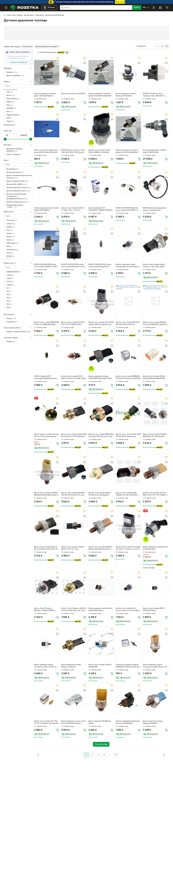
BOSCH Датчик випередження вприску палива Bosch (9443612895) (154, 209)
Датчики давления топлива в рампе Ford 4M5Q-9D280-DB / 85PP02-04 (100, 95)
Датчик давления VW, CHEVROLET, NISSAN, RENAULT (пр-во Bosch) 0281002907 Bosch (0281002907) (101, 209)
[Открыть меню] (6, 7)
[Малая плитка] (167, 46)
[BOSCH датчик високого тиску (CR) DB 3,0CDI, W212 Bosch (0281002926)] (73, 129)
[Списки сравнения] (160, 7)
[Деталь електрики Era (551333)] (73, 72)
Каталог (51, 7)
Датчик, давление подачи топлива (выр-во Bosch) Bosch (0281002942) (127, 266)
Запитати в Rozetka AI (18, 62)
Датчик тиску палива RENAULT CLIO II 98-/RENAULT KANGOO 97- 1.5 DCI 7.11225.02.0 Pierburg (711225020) (155, 324)
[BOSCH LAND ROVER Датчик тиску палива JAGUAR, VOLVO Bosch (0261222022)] (46, 243)
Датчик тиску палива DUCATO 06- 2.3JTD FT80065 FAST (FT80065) (72, 324)
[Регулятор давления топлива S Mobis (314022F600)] (155, 129)
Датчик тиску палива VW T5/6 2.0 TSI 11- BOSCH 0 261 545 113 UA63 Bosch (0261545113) (46, 722)
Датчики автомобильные (54, 15)
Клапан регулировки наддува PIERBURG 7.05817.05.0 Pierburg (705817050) (128, 666)
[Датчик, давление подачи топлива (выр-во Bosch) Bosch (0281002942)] (128, 243)
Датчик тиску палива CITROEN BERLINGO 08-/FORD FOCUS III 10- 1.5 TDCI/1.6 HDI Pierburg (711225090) (46, 494)
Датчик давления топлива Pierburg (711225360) (125, 95)
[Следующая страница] (164, 755)
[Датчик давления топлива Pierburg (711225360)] (128, 72)
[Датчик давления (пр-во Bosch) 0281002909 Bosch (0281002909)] (101, 587)
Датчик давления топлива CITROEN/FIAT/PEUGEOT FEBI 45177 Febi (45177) (100, 378)
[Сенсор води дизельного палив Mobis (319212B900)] (46, 187)
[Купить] (57, 102)
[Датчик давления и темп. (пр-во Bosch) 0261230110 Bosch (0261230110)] (73, 700)
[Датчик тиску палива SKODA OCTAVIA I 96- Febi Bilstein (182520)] (101, 471)
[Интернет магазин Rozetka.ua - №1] (24, 7)
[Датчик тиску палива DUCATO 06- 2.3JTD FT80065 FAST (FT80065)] (73, 301)
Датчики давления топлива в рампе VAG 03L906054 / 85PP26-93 (45, 95)
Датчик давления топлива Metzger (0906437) (153, 722)
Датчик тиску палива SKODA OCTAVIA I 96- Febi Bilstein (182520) (99, 494)
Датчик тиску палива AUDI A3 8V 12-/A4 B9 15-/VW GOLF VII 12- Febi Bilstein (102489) (46, 548)
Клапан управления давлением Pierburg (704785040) (128, 722)
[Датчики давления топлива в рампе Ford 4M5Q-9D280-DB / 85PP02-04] (101, 72)
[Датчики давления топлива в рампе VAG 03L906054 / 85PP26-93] (46, 72)
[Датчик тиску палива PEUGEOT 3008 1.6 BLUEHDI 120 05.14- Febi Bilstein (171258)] (101, 525)
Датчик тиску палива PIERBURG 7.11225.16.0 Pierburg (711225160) (128, 377)
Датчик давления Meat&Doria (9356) (100, 722)
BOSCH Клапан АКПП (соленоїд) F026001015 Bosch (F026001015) (45, 378)
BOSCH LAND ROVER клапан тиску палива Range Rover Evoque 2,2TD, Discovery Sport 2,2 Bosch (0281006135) (100, 266)
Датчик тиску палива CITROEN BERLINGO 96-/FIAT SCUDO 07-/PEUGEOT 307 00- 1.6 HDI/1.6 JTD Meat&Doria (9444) (155, 436)
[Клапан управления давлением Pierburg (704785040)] (128, 700)
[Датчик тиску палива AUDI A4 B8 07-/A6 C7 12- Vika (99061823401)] (73, 525)
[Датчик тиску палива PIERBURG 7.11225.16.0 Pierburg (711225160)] (128, 355)
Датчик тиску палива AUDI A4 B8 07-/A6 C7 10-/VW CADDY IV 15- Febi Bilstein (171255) (155, 494)
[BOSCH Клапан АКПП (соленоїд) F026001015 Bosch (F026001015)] (46, 355)
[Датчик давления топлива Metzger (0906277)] (73, 643)
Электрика (40, 15)
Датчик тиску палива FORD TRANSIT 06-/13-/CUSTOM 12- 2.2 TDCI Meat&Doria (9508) (127, 494)
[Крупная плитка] (162, 46)
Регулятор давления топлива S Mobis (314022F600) (155, 151)
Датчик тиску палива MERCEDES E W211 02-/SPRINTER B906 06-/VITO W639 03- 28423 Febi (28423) (46, 324)
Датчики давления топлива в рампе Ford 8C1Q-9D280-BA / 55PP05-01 (127, 151)
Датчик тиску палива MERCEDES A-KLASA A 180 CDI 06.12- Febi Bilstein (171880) (101, 436)
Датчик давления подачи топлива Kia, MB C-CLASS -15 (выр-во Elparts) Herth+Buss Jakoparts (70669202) (45, 666)
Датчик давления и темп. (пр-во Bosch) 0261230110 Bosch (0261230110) (73, 722)
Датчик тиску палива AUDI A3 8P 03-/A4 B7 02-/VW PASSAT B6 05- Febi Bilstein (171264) (73, 436)
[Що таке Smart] (67, 52)
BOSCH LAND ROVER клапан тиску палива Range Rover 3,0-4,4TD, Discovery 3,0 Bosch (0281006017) (73, 266)
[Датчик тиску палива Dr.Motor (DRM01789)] (101, 643)
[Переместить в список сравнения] (57, 63)
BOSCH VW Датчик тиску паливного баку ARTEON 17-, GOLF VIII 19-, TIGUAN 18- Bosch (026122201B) (155, 95)
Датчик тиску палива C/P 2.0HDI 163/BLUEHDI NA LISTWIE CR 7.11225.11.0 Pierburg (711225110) (101, 324)
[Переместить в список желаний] (57, 58)
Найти (136, 7)
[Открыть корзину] (167, 7)
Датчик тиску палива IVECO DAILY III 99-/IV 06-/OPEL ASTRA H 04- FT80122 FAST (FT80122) (73, 378)
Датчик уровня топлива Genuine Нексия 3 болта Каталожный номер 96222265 (46, 436)
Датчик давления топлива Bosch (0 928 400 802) (155, 548)
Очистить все (27, 46)
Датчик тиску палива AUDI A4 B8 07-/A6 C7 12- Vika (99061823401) (72, 548)
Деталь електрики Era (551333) (73, 93)
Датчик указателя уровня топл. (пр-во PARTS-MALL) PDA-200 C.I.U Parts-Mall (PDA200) (46, 151)
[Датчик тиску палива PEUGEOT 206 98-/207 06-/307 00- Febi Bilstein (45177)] (73, 471)
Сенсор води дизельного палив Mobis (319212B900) (46, 209)
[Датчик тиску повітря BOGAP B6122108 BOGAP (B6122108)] (155, 355)
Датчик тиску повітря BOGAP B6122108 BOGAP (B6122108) (154, 377)
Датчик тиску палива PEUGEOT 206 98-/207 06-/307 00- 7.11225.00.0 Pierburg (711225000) (128, 324)
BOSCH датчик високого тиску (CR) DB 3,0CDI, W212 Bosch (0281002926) (73, 151)
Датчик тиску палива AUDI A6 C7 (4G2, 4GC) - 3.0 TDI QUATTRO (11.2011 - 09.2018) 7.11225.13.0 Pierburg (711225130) (73, 209)
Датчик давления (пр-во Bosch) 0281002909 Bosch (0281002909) (101, 610)
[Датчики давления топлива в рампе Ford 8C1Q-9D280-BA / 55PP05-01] (128, 129)
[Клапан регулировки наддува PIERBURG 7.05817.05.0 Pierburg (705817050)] (128, 643)
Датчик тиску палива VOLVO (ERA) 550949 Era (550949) (99, 151)
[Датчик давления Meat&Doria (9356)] (101, 700)
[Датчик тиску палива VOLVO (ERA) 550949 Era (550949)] (101, 129)
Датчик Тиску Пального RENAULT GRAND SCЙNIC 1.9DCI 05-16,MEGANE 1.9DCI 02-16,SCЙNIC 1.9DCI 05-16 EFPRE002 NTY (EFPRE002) (46, 610)
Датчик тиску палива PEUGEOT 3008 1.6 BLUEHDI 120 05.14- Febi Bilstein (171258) (100, 548)
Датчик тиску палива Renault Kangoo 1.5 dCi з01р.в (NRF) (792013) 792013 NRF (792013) (154, 266)
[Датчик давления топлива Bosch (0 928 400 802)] (155, 525)
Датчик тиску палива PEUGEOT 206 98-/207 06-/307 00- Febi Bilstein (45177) (73, 494)
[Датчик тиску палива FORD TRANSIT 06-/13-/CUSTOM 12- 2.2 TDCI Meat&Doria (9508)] (128, 471)
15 (116, 755)
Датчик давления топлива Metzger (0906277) (71, 666)
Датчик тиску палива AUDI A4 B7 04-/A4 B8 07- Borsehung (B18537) (128, 436)
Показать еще (9, 125)
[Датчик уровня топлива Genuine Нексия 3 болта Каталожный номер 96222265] (46, 413)
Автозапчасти (29, 15)
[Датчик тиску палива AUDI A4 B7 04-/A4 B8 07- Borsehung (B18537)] (128, 413)
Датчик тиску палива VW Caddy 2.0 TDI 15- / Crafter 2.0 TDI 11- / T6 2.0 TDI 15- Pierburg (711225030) (128, 548)
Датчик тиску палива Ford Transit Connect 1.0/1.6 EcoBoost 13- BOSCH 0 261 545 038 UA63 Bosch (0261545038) (128, 610)
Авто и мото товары (14, 15)
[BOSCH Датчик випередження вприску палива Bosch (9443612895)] (155, 187)
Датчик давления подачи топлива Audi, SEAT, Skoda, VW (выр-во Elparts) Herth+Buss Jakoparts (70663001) (155, 666)
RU (144, 7)
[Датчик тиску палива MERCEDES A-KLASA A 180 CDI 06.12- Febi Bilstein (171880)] (101, 413)
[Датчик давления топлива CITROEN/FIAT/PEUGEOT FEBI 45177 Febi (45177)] (101, 355)
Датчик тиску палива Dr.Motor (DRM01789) (100, 666)
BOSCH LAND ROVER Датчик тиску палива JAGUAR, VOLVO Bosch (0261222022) (45, 266)
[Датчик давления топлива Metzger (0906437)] (155, 700)
